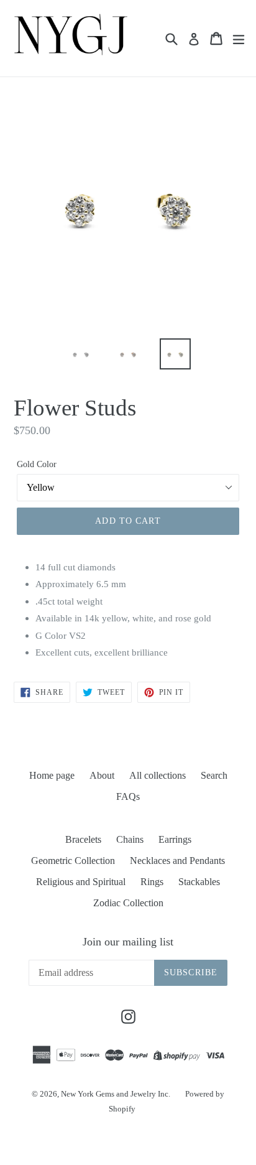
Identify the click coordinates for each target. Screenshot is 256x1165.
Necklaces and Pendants (177, 860)
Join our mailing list (128, 941)
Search (214, 775)
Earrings (174, 839)
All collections (157, 775)
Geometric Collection (73, 860)
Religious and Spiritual (81, 881)
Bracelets (83, 839)
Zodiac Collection (128, 903)
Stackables (199, 881)
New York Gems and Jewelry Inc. (115, 1093)
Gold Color (37, 464)
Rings (151, 881)
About (101, 775)
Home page (52, 775)
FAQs (128, 796)
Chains (130, 839)
